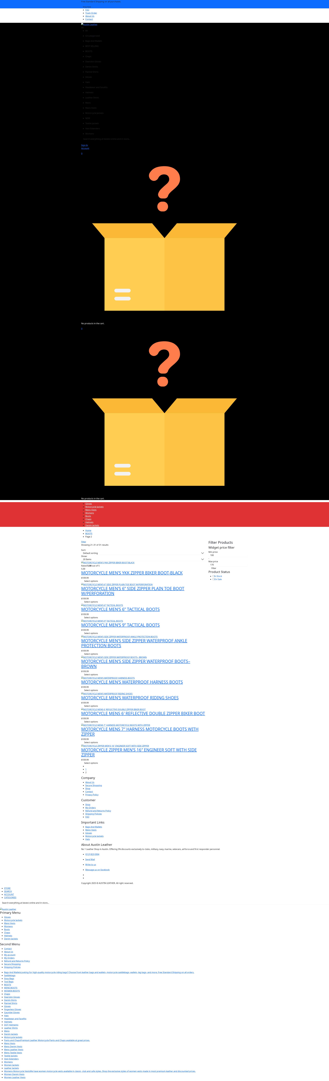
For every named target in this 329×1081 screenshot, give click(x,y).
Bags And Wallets (93, 826)
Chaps (88, 519)
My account (9, 954)
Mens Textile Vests (13, 1052)
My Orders (90, 807)
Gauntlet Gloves (12, 1012)
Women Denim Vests (14, 1074)
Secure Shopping (93, 785)
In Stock (218, 576)
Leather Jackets (11, 1068)
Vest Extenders (11, 1058)
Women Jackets (11, 1065)
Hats (87, 839)
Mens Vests (91, 509)
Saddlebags (9, 975)
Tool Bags (8, 981)
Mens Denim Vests (13, 1046)
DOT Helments (11, 1024)
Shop (87, 788)
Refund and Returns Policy (98, 810)
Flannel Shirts (10, 1003)
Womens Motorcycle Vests (100, 1071)
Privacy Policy (91, 794)
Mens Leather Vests (13, 1049)
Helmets (89, 522)
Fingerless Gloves (12, 1009)
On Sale (218, 579)
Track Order (91, 13)
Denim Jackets (92, 525)
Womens (89, 513)
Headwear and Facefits (15, 1018)
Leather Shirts (11, 1028)
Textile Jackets (11, 1055)
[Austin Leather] (89, 24)
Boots (88, 516)
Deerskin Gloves (12, 997)
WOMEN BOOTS (12, 990)
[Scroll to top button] (323, 1075)
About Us (89, 16)
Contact (89, 19)
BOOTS (88, 533)
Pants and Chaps (47, 1040)
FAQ (87, 9)
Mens (7, 1031)
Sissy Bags (9, 978)
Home (88, 530)
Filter (83, 541)
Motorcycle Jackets (94, 506)
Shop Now (87, 7)
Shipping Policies (93, 813)
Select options (91, 581)
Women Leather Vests (14, 1077)
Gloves (88, 503)
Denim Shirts (10, 1000)
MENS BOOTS (10, 987)
